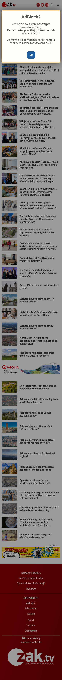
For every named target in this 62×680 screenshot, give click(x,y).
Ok (31, 55)
